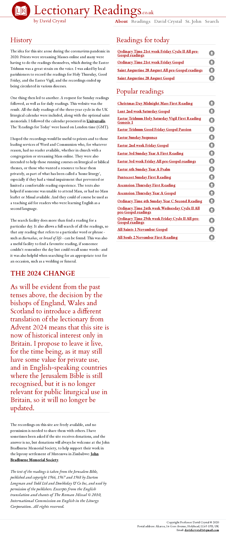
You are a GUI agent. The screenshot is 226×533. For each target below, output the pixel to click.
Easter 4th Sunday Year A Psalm (143, 169)
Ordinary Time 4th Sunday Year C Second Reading (159, 200)
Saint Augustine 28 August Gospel (146, 78)
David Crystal (168, 21)
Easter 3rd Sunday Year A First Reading (150, 153)
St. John (193, 21)
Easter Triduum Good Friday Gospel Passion (154, 129)
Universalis (96, 120)
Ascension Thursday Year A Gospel (146, 193)
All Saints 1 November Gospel (142, 229)
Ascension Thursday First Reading (146, 185)
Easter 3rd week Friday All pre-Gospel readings (156, 161)
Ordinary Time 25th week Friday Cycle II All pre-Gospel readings (158, 220)
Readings (141, 21)
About (121, 21)
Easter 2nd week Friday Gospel (143, 145)
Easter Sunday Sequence (137, 137)
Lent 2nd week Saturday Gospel (143, 111)
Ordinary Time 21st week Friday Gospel (150, 62)
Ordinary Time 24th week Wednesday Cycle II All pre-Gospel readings (158, 210)
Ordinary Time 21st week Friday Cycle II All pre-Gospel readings (158, 53)
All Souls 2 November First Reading (147, 237)
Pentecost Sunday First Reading (144, 177)
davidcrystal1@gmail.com (202, 530)
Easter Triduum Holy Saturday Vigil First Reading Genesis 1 (159, 120)
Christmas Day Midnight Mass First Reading (155, 103)
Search (212, 21)
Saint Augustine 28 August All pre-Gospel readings (160, 70)
